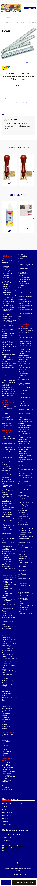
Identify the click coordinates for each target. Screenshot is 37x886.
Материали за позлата (8, 553)
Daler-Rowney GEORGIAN (6, 266)
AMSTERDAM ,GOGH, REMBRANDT (9, 302)
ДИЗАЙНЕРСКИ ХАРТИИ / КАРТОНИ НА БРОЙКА (8, 590)
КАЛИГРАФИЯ (23, 401)
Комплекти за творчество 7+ (6, 727)
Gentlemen (5, 745)
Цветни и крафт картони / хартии (7, 614)
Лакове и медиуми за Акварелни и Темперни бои (25, 315)
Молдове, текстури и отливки (8, 504)
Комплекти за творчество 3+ (6, 723)
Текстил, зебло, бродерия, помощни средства (8, 534)
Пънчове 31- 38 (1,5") (25, 585)
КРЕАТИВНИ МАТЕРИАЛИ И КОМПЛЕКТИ (7, 708)
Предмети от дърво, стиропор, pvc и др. (8, 520)
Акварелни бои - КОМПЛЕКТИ (7, 317)
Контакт (5, 818)
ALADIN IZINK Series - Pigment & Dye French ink (9, 650)
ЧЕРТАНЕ (21, 417)
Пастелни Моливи (24, 351)
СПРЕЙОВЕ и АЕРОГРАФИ (6, 357)
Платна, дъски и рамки (25, 262)
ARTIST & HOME (7, 734)
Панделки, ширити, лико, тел (24, 464)
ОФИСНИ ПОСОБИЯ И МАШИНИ (9, 784)
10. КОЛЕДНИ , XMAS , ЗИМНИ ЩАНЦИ (25, 529)
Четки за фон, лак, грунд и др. (7, 420)
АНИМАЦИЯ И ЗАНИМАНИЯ (7, 662)
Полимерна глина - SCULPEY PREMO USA (9, 500)
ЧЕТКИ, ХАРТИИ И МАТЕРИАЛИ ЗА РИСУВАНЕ (9, 402)
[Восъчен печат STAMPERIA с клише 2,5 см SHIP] (26, 167)
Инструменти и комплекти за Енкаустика (6, 470)
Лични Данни (7, 824)
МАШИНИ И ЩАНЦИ (25, 473)
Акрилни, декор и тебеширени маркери (25, 398)
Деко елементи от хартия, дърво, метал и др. (25, 469)
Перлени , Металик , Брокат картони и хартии (8, 609)
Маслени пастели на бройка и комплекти (24, 356)
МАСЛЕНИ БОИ (7, 260)
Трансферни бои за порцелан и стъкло (7, 396)
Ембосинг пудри (23, 538)
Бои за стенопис (7, 551)
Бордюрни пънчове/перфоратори (24, 569)
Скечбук (21, 287)
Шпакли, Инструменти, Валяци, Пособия (25, 265)
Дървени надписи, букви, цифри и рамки (9, 524)
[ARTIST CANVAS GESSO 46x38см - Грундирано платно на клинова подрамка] (26, 210)
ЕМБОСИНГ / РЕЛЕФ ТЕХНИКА (25, 533)
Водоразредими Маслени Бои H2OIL (8, 282)
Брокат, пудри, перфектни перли (23, 452)
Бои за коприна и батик (9, 363)
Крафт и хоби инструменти (22, 565)
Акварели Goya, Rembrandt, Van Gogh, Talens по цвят (8, 329)
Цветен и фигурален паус (24, 434)
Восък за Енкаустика (8, 474)
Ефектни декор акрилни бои (9, 347)
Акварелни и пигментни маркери (24, 394)
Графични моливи (24, 332)
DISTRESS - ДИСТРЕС (9, 639)
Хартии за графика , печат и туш (24, 280)
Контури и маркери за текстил (8, 375)
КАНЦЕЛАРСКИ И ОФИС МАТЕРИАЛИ (8, 776)
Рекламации (6, 803)
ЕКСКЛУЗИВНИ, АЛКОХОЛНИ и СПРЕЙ (9, 657)
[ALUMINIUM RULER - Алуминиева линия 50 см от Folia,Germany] (18, 58)
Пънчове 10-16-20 (24, 581)
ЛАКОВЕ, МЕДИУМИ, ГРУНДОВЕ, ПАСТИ (25, 302)
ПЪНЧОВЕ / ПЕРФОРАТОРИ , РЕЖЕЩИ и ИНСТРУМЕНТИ (24, 554)
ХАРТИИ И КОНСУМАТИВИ (7, 788)
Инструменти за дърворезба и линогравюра (7, 564)
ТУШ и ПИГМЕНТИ (24, 341)
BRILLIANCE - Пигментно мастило (8, 632)
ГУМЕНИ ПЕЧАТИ (24, 595)
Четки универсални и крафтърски (8, 416)
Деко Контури (6, 350)
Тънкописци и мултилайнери (23, 376)
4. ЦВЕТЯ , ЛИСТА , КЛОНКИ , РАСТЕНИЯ (25, 501)
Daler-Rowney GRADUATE (6, 270)
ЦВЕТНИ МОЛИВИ (24, 343)
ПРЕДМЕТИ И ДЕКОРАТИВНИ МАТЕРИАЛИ (7, 514)
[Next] (33, 171)
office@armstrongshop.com (12, 834)
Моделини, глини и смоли (8, 482)
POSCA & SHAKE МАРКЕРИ (24, 383)
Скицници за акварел (25, 290)
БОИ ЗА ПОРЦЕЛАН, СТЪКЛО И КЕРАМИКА (8, 384)
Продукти (5, 749)
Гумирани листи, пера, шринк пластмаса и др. (9, 543)
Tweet (28, 62)
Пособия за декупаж (8, 461)
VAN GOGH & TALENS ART (9, 278)
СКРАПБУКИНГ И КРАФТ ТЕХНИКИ (16, 22)
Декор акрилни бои (8, 344)
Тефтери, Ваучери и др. (9, 755)
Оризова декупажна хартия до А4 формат (8, 442)
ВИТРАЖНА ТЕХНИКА (9, 555)
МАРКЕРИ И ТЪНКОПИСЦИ (23, 372)
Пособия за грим (7, 702)
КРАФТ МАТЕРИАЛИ (25, 437)
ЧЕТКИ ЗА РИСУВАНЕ (9, 406)
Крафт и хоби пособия (25, 562)
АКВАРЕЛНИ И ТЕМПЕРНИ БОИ (7, 313)
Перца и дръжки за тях (25, 403)
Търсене (5, 821)
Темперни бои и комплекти (7, 338)
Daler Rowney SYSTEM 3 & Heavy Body (9, 291)
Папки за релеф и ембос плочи (26, 548)
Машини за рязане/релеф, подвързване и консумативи (25, 477)
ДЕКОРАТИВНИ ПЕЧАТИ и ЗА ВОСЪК (25, 593)
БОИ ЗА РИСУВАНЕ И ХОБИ (7, 257)
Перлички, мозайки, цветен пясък (24, 456)
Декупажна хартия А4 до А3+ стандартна (8, 446)
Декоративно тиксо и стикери (25, 460)
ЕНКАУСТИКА (6, 466)
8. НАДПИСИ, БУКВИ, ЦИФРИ (25, 519)
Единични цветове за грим (8, 699)
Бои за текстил (6, 373)
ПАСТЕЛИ (21, 353)
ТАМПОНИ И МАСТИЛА (22, 610)
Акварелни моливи (24, 349)
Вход (4, 809)
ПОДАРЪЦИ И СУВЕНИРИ (6, 752)
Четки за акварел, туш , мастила (9, 409)
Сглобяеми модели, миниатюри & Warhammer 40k (8, 689)
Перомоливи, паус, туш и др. (9, 426)
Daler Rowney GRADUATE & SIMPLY (9, 295)
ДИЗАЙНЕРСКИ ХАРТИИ (7, 580)
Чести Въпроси (7, 812)
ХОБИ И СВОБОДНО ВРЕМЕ (8, 666)
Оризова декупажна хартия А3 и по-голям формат (8, 438)
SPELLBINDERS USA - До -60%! (25, 482)
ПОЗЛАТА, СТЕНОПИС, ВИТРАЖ (9, 549)
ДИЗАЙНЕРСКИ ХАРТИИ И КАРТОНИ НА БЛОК (9, 584)
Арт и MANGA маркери (25, 391)
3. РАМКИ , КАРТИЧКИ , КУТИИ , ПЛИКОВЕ (25, 496)
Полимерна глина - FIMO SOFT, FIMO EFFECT (7, 496)
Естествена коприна (8, 371)
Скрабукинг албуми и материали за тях (25, 448)
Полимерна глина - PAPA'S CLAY (7, 486)
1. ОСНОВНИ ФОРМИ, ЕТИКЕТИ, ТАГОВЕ (25, 486)
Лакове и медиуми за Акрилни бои (25, 310)
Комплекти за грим (8, 705)
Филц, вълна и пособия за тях (9, 539)
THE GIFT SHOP (8, 732)
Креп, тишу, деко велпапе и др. (23, 430)
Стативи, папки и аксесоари (24, 269)
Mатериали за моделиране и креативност (6, 713)
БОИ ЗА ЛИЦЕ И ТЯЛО (9, 697)
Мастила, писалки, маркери (24, 414)
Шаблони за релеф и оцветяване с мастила (25, 541)
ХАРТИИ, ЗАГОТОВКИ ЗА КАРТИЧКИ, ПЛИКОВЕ (9, 601)
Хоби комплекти (7, 674)
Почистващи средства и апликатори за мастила (25, 614)
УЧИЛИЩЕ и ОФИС (7, 759)
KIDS (3, 747)
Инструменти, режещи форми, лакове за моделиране (9, 509)
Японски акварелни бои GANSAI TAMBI (9, 321)
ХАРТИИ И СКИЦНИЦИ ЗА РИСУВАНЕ (23, 273)
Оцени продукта (22, 102)
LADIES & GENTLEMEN (6, 741)
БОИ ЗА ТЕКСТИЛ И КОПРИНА (8, 360)
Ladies (3, 743)
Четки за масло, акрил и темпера (8, 412)
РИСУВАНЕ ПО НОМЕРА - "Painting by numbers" (9, 671)
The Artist (4, 736)
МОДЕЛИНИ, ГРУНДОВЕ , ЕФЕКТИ (9, 353)
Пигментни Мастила (8, 654)
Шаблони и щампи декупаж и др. (7, 463)
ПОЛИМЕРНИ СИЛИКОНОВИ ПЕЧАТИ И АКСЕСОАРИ (23, 600)
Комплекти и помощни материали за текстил (9, 379)
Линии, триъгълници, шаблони (25, 422)
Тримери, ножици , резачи (24, 559)
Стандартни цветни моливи (24, 346)
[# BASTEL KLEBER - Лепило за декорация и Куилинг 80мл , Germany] (9, 214)
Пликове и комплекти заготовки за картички (9, 605)
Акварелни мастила (8, 333)
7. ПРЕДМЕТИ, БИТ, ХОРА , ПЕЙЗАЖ (25, 515)
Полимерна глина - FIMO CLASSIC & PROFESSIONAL (7, 490)
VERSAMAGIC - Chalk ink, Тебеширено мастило (9, 628)
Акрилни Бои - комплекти (6, 287)
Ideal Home (5, 738)
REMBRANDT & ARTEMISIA (7, 274)
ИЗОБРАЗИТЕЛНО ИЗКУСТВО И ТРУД (8, 768)
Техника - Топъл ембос (25, 536)
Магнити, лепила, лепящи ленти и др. (24, 440)
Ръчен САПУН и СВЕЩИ (7, 685)
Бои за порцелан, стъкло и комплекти (8, 388)
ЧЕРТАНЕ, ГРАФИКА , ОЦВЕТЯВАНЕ (9, 772)
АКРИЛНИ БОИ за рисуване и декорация (8, 306)
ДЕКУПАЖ (5, 435)
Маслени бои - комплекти (6, 263)
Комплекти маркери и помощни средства (25, 387)
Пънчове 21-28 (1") (24, 583)
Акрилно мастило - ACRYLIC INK (8, 310)
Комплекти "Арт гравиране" (7, 677)
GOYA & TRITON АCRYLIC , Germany (8, 298)
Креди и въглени (23, 335)
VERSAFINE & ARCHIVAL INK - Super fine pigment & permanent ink (9, 644)
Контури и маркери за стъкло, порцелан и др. (9, 392)
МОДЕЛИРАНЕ (6, 479)
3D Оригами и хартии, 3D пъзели (9, 681)
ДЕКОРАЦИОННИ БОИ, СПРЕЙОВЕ (7, 342)
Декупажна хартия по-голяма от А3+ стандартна (9, 451)
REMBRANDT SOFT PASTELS (24, 364)
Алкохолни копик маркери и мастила (24, 380)
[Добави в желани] (6, 882)
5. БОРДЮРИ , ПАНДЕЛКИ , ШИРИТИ (23, 506)
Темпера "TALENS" (8, 335)
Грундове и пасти (24, 319)
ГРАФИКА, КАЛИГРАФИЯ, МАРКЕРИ (24, 324)
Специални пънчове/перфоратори (24, 573)
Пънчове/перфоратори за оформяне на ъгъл (25, 577)
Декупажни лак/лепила (9, 455)
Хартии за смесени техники (24, 284)
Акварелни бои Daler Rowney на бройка (8, 324)
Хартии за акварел (24, 277)
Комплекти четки (7, 423)
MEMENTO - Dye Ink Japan (8, 618)
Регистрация (6, 815)
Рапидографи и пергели (25, 419)
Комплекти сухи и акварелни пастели (24, 360)
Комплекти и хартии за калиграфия (25, 410)
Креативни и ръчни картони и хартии (24, 426)
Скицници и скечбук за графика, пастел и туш (25, 293)
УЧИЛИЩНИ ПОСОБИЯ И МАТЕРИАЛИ (6, 764)
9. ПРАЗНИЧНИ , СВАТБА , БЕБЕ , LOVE (24, 524)
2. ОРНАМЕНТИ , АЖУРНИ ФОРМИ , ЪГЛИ (24, 491)
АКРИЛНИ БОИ (7, 285)
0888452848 (7, 840)
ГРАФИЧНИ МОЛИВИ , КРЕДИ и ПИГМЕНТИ (25, 329)
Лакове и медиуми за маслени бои (25, 306)
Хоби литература (7, 546)
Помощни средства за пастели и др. (25, 368)
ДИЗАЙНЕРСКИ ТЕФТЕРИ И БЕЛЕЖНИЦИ (7, 595)
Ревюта (5, 114)
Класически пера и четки (24, 406)
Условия (21, 803)
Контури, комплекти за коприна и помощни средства (9, 367)
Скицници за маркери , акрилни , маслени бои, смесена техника (25, 297)
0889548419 (31, 8)
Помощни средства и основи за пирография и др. (9, 570)
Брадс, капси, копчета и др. (25, 444)
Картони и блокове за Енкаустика (8, 476)
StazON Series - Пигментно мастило (8, 636)
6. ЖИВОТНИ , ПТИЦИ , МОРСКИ (25, 511)
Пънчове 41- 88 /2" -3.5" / (24, 588)
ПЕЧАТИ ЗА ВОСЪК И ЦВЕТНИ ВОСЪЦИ (25, 606)
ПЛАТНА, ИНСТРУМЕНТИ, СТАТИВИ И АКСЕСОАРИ (24, 257)
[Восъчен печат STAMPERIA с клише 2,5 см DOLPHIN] (9, 167)
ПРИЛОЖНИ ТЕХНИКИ (6, 431)
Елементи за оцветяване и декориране (6, 719)
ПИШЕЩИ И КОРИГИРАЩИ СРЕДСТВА (6, 780)
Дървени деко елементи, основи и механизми (8, 529)
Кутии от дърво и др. (8, 518)
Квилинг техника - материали (7, 694)
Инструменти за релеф (25, 545)
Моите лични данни (20, 874)
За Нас (4, 806)
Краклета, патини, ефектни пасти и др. (8, 457)
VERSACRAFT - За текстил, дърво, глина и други (9, 622)
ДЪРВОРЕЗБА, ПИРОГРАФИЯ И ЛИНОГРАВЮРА (7, 559)
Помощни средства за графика (25, 338)
